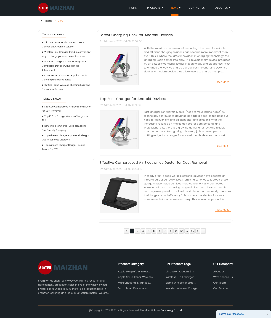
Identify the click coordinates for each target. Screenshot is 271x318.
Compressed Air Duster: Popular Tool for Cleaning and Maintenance (65, 78)
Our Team (219, 283)
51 (198, 231)
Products (153, 8)
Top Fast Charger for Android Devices (133, 99)
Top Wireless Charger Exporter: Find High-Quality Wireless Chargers (65, 138)
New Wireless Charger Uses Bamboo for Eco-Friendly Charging (64, 128)
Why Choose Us (223, 277)
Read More (223, 82)
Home (133, 8)
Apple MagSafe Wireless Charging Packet (133, 272)
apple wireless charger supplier (180, 283)
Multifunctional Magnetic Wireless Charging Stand (133, 283)
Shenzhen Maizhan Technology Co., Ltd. (161, 310)
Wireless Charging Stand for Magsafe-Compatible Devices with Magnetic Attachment (64, 66)
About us (221, 8)
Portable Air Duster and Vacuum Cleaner (132, 288)
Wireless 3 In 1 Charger (180, 277)
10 (181, 231)
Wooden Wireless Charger (182, 288)
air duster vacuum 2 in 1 (181, 272)
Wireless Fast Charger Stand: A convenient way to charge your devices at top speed (66, 54)
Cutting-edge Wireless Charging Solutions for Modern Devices (66, 87)
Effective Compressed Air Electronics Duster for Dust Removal (66, 109)
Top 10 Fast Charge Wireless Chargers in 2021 (65, 118)
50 (192, 231)
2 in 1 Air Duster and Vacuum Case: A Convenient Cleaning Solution (63, 45)
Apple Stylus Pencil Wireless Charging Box (135, 277)
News (174, 8)
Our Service (220, 288)
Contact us (197, 8)
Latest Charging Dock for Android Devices (136, 35)
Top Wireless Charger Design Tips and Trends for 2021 (63, 147)
